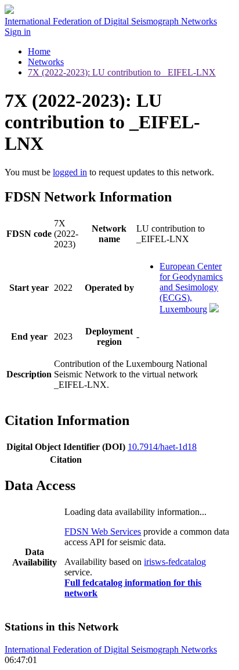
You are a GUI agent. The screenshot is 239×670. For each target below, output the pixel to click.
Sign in (18, 32)
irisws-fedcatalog (175, 562)
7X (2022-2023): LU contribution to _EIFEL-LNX (122, 72)
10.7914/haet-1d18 (162, 447)
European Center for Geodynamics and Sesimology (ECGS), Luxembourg (191, 287)
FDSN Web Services (102, 531)
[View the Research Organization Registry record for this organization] (214, 309)
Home (39, 51)
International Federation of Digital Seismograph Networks (111, 649)
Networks (46, 62)
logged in (70, 172)
